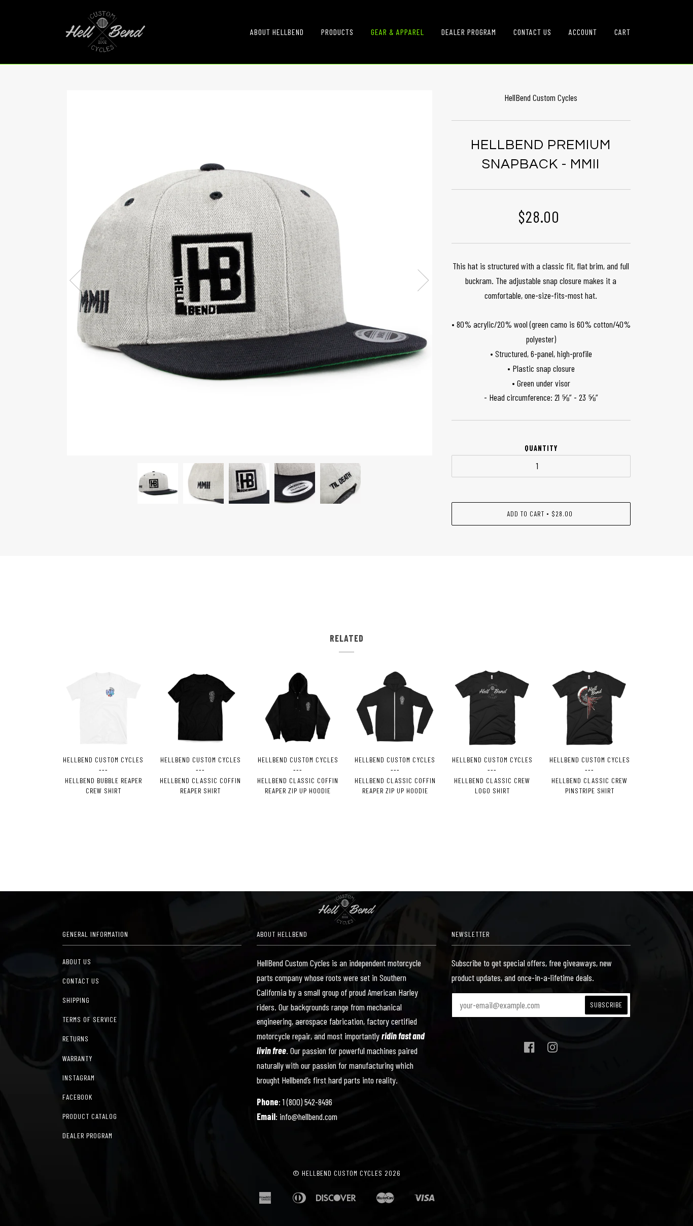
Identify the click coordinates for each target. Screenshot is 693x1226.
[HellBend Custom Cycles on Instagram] (553, 1049)
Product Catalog (89, 1116)
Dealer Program (468, 32)
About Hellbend (277, 32)
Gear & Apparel (397, 32)
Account (583, 32)
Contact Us (532, 32)
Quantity (541, 448)
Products (337, 32)
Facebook (77, 1097)
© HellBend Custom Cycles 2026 (346, 1173)
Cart (622, 32)
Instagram (78, 1077)
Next (423, 280)
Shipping (76, 1000)
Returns (75, 1038)
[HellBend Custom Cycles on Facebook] (529, 1049)
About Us (76, 961)
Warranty (77, 1058)
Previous (75, 280)
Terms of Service (89, 1019)
